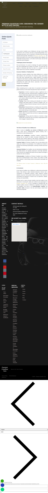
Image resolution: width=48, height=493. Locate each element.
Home (14, 3)
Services (28, 3)
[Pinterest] (4, 273)
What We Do (20, 3)
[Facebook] (4, 260)
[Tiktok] (4, 276)
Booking (41, 3)
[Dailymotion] (4, 270)
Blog (30, 6)
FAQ (25, 6)
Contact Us (36, 6)
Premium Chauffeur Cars (5, 369)
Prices (20, 6)
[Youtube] (4, 267)
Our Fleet (34, 3)
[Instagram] (4, 264)
